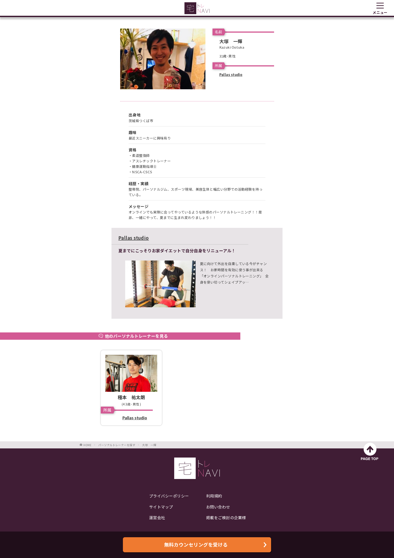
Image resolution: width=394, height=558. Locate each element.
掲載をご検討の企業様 (226, 517)
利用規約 (214, 496)
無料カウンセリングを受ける (196, 544)
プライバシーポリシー (169, 496)
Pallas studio (231, 74)
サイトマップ (161, 507)
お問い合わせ (218, 507)
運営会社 (157, 517)
